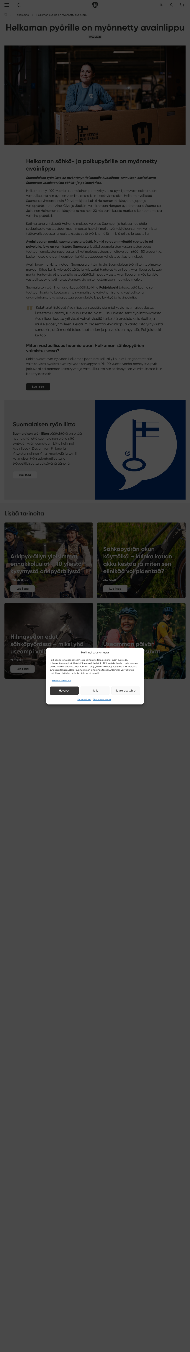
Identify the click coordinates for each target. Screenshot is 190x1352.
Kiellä (95, 690)
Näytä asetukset (125, 690)
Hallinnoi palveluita (61, 680)
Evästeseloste (84, 699)
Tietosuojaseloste (102, 699)
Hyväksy (64, 690)
